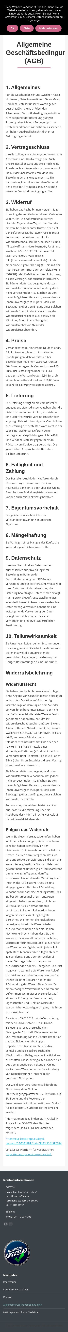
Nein (27, 28)
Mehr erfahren (48, 28)
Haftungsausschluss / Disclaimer (21, 1312)
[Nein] (64, 17)
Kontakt (7, 1297)
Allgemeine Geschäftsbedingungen (22, 1304)
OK (12, 28)
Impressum (9, 1281)
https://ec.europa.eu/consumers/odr (29, 1154)
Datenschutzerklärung (15, 1289)
